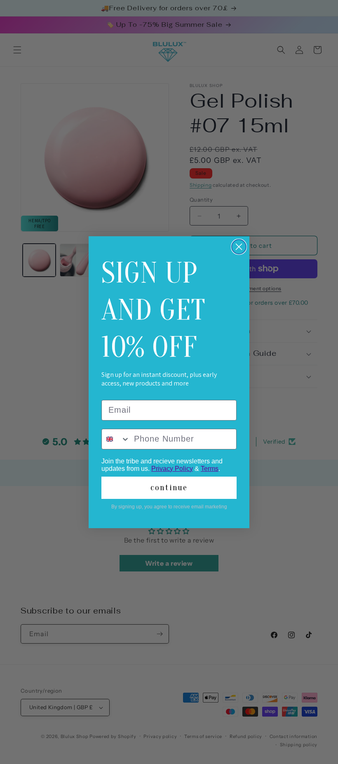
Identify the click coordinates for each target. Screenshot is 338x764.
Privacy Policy (172, 468)
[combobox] (116, 439)
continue (169, 487)
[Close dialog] (239, 247)
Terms (209, 468)
